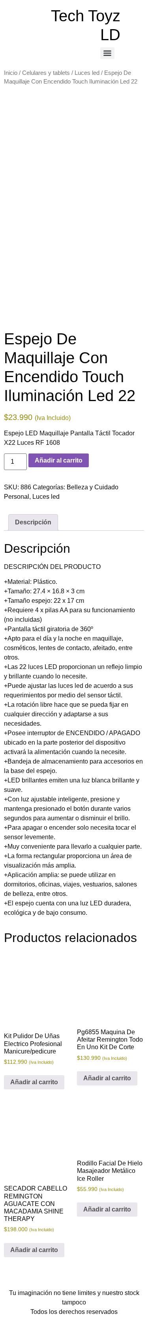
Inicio (10, 73)
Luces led (87, 73)
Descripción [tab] (33, 522)
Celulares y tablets (46, 73)
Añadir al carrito (58, 460)
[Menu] (107, 53)
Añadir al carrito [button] (34, 1082)
